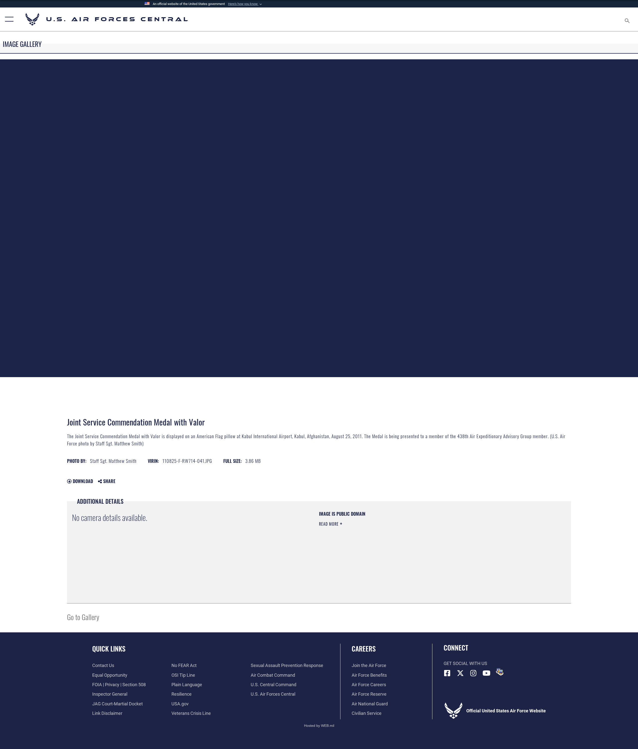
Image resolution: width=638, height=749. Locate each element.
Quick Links (108, 649)
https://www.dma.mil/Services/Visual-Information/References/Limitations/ (377, 548)
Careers (364, 649)
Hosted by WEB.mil (319, 726)
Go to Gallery (83, 616)
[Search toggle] (627, 19)
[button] (245, 3)
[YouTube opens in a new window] (486, 673)
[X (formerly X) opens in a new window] (460, 673)
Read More (329, 524)
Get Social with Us (465, 663)
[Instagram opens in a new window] (473, 673)
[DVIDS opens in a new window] (499, 672)
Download (82, 481)
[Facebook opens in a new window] (447, 673)
